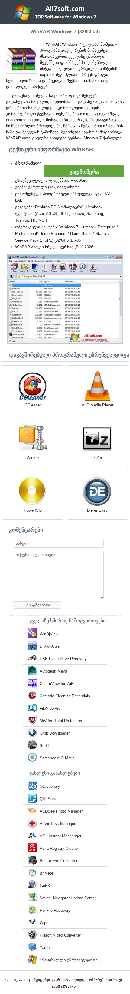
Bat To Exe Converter (58, 861)
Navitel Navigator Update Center (68, 898)
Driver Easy (97, 510)
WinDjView (49, 634)
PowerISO (33, 510)
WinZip (33, 457)
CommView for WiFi (57, 683)
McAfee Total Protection (61, 721)
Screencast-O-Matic (57, 758)
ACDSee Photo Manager (61, 811)
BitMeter (47, 873)
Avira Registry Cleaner (59, 848)
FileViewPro (50, 708)
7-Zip (97, 457)
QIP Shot (48, 799)
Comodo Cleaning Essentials (65, 696)
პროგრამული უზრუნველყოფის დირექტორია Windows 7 (70, 960)
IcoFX (45, 885)
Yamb (45, 947)
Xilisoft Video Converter (60, 935)
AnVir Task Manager (57, 823)
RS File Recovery (55, 910)
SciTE (45, 745)
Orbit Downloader (55, 733)
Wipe (44, 923)
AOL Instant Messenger (60, 836)
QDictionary (50, 786)
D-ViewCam (50, 646)
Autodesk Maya (53, 671)
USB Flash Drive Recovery (63, 659)
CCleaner (33, 405)
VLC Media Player (97, 405)
